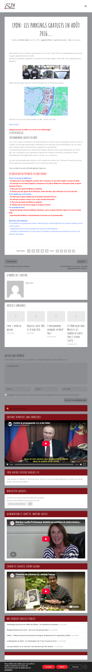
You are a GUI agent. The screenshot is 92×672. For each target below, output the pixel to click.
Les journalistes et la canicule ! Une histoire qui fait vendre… (30, 646)
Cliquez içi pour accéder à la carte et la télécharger (30, 130)
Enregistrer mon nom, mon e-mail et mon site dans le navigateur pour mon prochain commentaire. (43, 395)
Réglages (75, 667)
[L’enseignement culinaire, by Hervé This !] (56, 316)
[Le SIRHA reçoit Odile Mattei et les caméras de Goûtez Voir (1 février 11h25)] (76, 316)
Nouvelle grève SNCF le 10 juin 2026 (36, 327)
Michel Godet (24, 40)
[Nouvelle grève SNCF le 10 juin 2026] (36, 316)
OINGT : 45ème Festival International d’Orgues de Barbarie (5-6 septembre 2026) (38, 635)
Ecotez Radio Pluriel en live (17, 409)
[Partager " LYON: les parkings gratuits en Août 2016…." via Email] (42, 251)
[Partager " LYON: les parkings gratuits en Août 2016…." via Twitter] (33, 251)
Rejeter (62, 667)
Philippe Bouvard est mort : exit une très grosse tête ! (28, 630)
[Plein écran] (84, 464)
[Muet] (81, 464)
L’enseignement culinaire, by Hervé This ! (55, 329)
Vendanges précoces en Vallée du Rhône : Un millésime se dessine (32, 624)
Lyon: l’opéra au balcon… (14, 327)
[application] (46, 443)
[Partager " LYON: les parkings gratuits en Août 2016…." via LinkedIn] (38, 251)
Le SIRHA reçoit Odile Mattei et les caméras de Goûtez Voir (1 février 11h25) (76, 333)
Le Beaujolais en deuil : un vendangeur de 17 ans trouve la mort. (32, 641)
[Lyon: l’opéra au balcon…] (16, 316)
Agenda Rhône (46, 40)
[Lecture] (7, 464)
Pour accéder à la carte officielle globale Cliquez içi (27, 168)
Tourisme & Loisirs (60, 40)
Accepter (49, 667)
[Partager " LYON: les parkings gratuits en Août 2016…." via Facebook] (29, 251)
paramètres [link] (8, 670)
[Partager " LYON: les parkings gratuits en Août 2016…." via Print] (47, 251)
